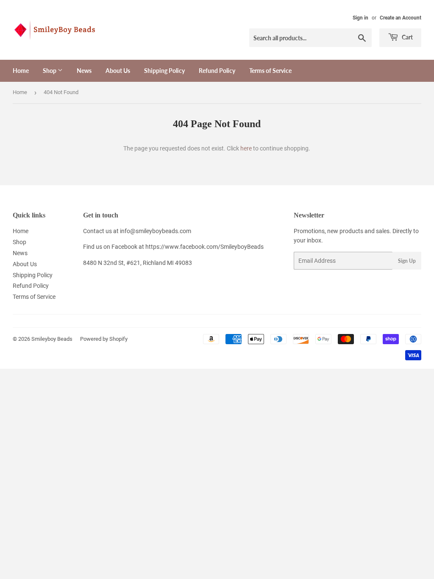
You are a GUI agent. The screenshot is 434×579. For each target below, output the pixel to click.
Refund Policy (217, 70)
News (84, 70)
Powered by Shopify (104, 339)
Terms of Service (270, 70)
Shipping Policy (164, 70)
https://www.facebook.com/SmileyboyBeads (204, 246)
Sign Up (407, 261)
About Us (118, 70)
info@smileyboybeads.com (155, 231)
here (246, 148)
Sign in (360, 18)
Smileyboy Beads (51, 339)
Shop (50, 70)
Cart (407, 37)
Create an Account (400, 18)
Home (21, 70)
